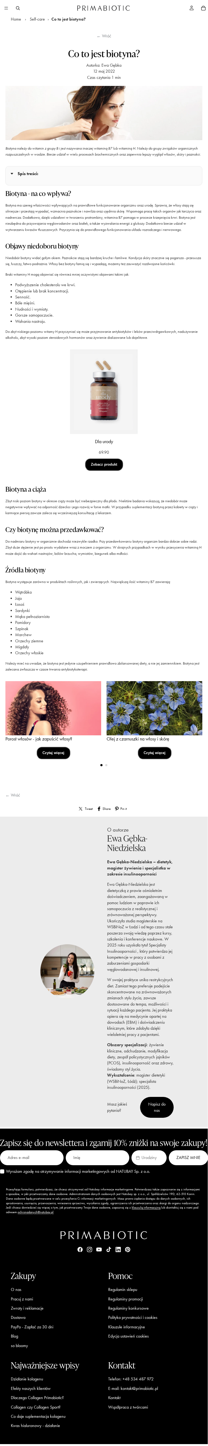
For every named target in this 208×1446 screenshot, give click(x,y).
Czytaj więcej (53, 753)
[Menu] (6, 8)
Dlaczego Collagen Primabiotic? (37, 1397)
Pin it (123, 809)
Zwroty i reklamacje (27, 1308)
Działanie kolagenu (27, 1379)
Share (107, 809)
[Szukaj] (18, 8)
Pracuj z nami (22, 1299)
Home (16, 19)
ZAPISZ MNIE (188, 1157)
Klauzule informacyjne (126, 1326)
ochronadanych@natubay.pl (36, 1212)
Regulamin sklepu (122, 1289)
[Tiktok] (108, 1249)
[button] (149, 1157)
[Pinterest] (127, 1249)
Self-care (37, 19)
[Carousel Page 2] (106, 765)
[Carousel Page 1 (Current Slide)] (101, 765)
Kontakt (114, 1397)
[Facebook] (80, 1249)
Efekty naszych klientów (31, 1388)
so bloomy (19, 1345)
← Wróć (104, 35)
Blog (14, 1336)
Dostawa (18, 1317)
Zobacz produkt (104, 464)
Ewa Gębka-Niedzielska (127, 843)
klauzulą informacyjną (146, 1207)
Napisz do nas (157, 1107)
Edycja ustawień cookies (128, 1336)
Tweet (89, 809)
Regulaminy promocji (125, 1299)
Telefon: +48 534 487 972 (131, 1379)
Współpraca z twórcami (128, 1407)
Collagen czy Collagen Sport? (36, 1407)
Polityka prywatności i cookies (132, 1317)
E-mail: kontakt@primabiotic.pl (133, 1388)
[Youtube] (99, 1249)
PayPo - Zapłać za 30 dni (32, 1326)
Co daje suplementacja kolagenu (38, 1416)
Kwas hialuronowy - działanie (35, 1425)
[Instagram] (89, 1249)
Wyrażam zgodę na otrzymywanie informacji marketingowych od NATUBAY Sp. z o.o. (78, 1171)
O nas (16, 1289)
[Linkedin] (118, 1249)
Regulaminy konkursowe (128, 1308)
